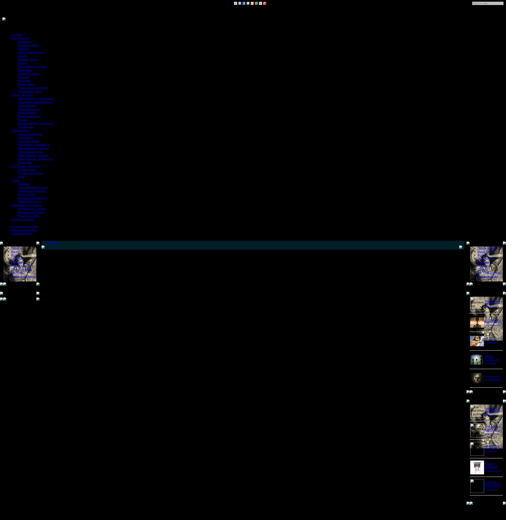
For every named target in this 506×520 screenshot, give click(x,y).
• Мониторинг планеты (26, 205)
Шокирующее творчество (35, 159)
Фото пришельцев (30, 134)
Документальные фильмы (35, 102)
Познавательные (29, 109)
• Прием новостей (22, 219)
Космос (23, 63)
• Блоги (15, 180)
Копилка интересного (33, 198)
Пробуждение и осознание (36, 123)
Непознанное (27, 112)
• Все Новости (20, 38)
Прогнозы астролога (32, 191)
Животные (25, 70)
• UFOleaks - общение (25, 166)
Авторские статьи (30, 91)
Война (22, 55)
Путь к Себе (26, 194)
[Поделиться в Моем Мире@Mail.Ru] (256, 3)
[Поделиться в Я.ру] (235, 3)
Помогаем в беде (29, 201)
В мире (23, 119)
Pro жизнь (25, 41)
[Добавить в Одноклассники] (252, 3)
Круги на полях (28, 141)
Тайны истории (28, 73)
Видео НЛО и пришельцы (36, 98)
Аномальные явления (32, 87)
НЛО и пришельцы (31, 52)
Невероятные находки (33, 155)
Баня (21, 176)
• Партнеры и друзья (24, 226)
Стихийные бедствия (32, 66)
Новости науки (28, 45)
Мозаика (24, 183)
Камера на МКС (29, 215)
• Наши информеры (23, 230)
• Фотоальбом (19, 130)
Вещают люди (27, 169)
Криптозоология (29, 116)
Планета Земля (28, 59)
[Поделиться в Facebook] (243, 3)
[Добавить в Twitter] (248, 3)
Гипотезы (24, 80)
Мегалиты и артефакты (34, 144)
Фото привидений (30, 151)
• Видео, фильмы (21, 95)
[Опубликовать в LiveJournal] (260, 3)
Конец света (26, 84)
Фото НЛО (25, 137)
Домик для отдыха (30, 173)
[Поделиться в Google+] (264, 3)
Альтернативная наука (33, 187)
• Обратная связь (21, 233)
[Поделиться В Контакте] (239, 3)
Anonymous (26, 127)
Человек (23, 48)
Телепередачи (27, 105)
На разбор (25, 162)
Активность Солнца (31, 208)
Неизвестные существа (33, 148)
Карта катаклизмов (31, 212)
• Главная (16, 34)
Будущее (24, 77)
